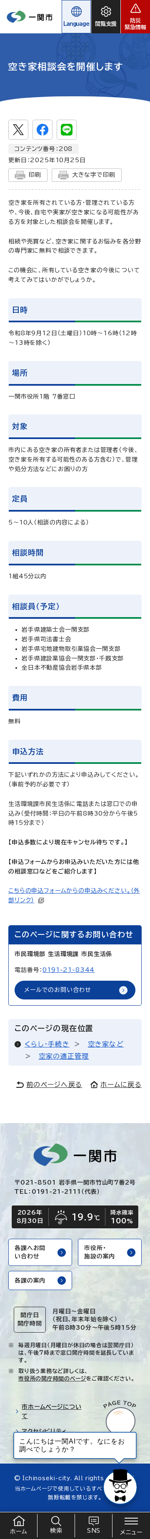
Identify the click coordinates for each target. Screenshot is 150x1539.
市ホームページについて (51, 1411)
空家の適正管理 (64, 1056)
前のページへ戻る (54, 1084)
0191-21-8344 (68, 970)
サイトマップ (38, 1447)
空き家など (106, 1044)
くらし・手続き (47, 1044)
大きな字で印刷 (93, 175)
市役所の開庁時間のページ (52, 1378)
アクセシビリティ (44, 1431)
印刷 (35, 175)
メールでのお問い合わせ (57, 990)
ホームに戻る (121, 1084)
